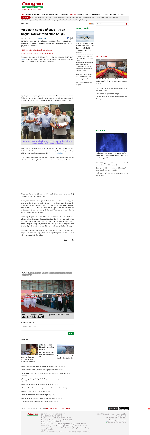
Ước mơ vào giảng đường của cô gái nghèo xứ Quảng (27, 359)
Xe (118, 14)
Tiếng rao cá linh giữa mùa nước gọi (107, 94)
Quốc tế (87, 14)
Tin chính (28, 14)
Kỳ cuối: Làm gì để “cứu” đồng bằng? (34, 391)
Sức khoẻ (48, 17)
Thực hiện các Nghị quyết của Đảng (76, 20)
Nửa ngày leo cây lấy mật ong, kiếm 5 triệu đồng (37, 384)
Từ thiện (105, 14)
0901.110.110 (66, 408)
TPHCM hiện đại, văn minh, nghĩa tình (33, 20)
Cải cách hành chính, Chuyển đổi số (107, 17)
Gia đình (34, 17)
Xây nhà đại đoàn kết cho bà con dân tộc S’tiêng (37, 401)
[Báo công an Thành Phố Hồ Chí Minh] (32, 5)
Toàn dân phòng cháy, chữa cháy (55, 20)
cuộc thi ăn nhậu (35, 273)
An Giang (45, 273)
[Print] (72, 38)
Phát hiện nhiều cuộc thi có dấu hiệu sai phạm (37, 50)
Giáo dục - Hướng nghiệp (73, 17)
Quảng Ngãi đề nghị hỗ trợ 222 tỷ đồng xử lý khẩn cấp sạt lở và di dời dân (46, 379)
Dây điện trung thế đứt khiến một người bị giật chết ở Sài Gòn (42, 388)
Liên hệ (42, 408)
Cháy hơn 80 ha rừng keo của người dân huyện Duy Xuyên (41, 366)
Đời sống (73, 14)
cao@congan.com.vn (119, 420)
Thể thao (80, 14)
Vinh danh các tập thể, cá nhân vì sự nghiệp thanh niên (40, 370)
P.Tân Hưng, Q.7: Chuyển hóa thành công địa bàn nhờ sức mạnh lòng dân (46, 373)
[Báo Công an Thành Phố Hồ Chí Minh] (22, 14)
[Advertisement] (89, 7)
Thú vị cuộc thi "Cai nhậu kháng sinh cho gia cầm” (38, 53)
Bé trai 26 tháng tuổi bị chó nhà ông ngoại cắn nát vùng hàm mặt (84, 58)
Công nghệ (112, 14)
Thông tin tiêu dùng (59, 17)
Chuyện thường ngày (89, 17)
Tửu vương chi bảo (55, 153)
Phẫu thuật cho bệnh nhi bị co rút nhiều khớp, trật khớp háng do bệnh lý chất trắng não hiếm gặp (112, 155)
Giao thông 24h (42, 14)
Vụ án (34, 14)
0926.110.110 (57, 408)
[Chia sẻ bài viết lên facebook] (68, 38)
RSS (92, 23)
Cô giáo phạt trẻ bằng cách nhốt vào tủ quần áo (46, 355)
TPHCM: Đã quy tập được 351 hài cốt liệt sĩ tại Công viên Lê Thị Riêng (83, 77)
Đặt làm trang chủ (30, 408)
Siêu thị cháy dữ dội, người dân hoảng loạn (36, 395)
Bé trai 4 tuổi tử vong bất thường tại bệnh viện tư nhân (39, 398)
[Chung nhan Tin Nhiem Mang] (116, 422)
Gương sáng (96, 14)
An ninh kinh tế (54, 14)
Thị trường (65, 14)
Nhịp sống (41, 17)
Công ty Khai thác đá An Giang (59, 273)
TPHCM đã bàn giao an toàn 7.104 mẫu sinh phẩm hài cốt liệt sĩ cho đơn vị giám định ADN (112, 81)
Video (122, 14)
